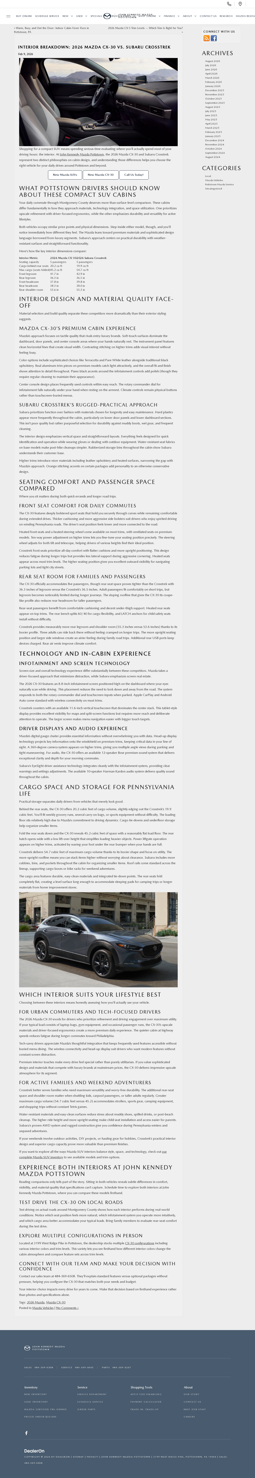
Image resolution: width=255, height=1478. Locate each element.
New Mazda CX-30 (101, 175)
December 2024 (214, 140)
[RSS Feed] (206, 38)
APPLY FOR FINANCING (146, 1394)
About (187, 16)
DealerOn (63, 1457)
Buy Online (24, 16)
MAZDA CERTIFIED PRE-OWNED (45, 1409)
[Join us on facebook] (214, 38)
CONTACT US (192, 1402)
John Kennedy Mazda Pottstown (82, 154)
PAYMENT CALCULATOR (146, 1402)
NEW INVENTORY (35, 1394)
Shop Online (147, 16)
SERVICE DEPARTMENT (92, 1394)
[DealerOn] (34, 1451)
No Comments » (67, 1308)
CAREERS (189, 1416)
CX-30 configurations (139, 1243)
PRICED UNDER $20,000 (40, 1416)
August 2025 (212, 106)
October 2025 (213, 98)
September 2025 (215, 102)
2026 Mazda (35, 1302)
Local (208, 176)
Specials (96, 16)
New (66, 16)
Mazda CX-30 (55, 1302)
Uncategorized (213, 188)
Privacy (92, 1457)
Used (79, 16)
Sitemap (78, 1457)
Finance (169, 16)
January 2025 (213, 136)
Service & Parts (120, 16)
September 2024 (215, 152)
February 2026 (213, 81)
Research (226, 16)
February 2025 (213, 131)
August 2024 (212, 156)
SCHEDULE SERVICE (90, 1402)
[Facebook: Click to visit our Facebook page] (26, 1434)
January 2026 (213, 86)
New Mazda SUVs (65, 175)
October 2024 (213, 148)
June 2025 (211, 115)
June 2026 (211, 69)
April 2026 (211, 73)
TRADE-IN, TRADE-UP (144, 1409)
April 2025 (211, 123)
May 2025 (211, 119)
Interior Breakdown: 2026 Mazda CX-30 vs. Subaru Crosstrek (94, 47)
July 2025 (210, 111)
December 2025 (214, 90)
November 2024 (214, 144)
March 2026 (212, 77)
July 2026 (210, 65)
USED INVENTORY (36, 1402)
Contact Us (208, 16)
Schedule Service (47, 16)
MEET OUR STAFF (195, 1409)
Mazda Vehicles (43, 1308)
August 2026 (212, 61)
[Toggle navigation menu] (7, 16)
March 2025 (212, 127)
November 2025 (214, 94)
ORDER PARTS (86, 1409)
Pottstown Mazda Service (219, 184)
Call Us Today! (134, 175)
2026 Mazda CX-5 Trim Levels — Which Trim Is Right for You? (145, 28)
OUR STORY (191, 1394)
